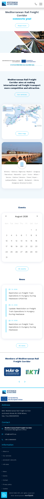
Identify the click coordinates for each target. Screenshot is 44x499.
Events (5, 476)
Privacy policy (7, 484)
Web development (18, 495)
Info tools (6, 464)
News (5, 471)
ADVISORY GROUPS (9, 460)
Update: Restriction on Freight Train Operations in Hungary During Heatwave (22, 311)
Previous (19, 382)
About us (6, 451)
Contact (5, 480)
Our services (22, 94)
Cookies (5, 488)
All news (22, 346)
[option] (22, 43)
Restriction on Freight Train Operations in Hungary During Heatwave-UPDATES (22, 296)
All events (22, 269)
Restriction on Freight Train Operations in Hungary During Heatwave (22, 327)
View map (22, 133)
